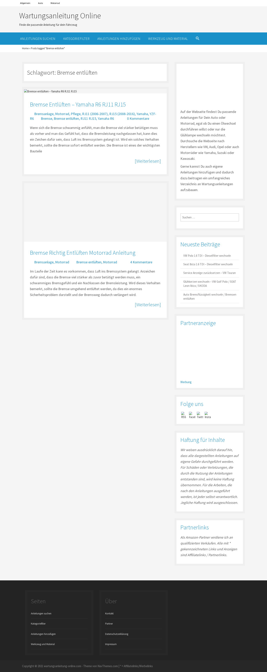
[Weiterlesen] (148, 161)
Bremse (46, 118)
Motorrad (55, 3)
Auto (40, 3)
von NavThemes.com (105, 666)
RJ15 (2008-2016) (122, 114)
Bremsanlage (44, 114)
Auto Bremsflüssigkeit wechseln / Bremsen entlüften (209, 296)
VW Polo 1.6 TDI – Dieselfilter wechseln (207, 255)
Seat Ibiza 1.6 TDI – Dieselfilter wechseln (208, 264)
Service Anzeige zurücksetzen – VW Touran (209, 273)
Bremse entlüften (66, 118)
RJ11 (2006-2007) (95, 114)
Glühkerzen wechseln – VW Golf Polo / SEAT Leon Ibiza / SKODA (209, 284)
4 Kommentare (141, 262)
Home (25, 48)
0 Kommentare (138, 118)
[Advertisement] (209, 354)
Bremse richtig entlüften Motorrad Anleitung (82, 252)
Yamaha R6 (106, 118)
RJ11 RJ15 (88, 118)
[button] (197, 38)
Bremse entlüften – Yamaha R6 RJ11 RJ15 (78, 104)
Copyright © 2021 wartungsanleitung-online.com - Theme (57, 666)
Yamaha (142, 114)
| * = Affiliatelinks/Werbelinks (135, 666)
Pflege (76, 114)
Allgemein (25, 3)
